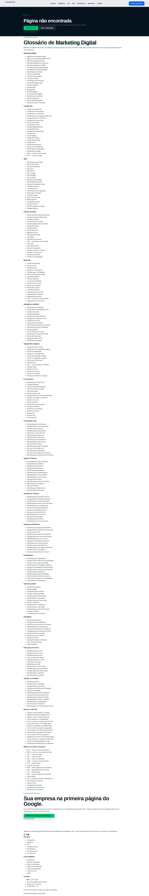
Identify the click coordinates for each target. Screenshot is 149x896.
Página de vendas (33, 226)
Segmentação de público (35, 294)
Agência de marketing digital (36, 56)
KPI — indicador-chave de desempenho (40, 778)
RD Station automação (34, 340)
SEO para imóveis (32, 638)
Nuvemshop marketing (34, 409)
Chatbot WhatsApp (33, 314)
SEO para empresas (33, 166)
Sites (73, 3)
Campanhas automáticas (35, 323)
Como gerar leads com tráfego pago (39, 724)
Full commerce (32, 417)
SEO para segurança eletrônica (37, 545)
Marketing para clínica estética (37, 475)
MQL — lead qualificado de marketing (39, 767)
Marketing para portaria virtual (37, 539)
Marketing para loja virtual (35, 382)
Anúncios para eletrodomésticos (37, 508)
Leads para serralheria (34, 444)
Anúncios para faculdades (35, 657)
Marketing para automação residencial (39, 547)
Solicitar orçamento (137, 3)
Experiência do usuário (34, 239)
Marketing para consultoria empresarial (40, 706)
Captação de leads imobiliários (37, 640)
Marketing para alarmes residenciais (39, 534)
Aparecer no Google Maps (35, 354)
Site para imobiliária (33, 255)
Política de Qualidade (34, 869)
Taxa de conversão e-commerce (37, 398)
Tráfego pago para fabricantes (37, 600)
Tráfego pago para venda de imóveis (39, 631)
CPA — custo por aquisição (35, 759)
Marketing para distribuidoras (37, 596)
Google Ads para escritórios (36, 686)
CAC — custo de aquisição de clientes (39, 774)
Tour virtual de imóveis (34, 642)
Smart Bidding (31, 136)
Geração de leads (32, 78)
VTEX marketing (32, 402)
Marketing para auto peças (36, 607)
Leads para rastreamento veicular (38, 552)
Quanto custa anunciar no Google (38, 712)
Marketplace (81, 3)
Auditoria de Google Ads (35, 147)
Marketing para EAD (33, 664)
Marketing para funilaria (35, 519)
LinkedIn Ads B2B (32, 611)
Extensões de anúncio (34, 144)
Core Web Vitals (32, 188)
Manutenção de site (33, 235)
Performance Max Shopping (36, 387)
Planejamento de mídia (34, 785)
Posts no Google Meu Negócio (37, 358)
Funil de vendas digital (34, 76)
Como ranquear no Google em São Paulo (40, 739)
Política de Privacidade (34, 866)
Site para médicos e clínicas (36, 250)
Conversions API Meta (34, 281)
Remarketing (31, 87)
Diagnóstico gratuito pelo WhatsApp (39, 815)
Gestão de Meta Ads (33, 263)
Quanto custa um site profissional (38, 717)
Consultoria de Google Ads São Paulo (39, 732)
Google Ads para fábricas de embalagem (40, 561)
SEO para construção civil (35, 448)
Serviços (53, 3)
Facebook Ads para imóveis (36, 633)
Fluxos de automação (34, 336)
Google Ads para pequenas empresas (39, 116)
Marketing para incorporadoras (37, 627)
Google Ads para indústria (35, 591)
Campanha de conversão (35, 292)
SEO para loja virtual (33, 393)
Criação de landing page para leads (38, 741)
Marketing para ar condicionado (37, 506)
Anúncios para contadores (35, 704)
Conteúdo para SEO (33, 202)
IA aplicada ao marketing (35, 307)
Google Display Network (35, 127)
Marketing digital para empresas (37, 63)
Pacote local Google (33, 373)
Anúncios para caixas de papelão (37, 563)
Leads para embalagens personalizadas (40, 567)
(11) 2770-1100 (33, 880)
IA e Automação (32, 851)
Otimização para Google (35, 162)
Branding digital (32, 92)
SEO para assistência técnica (36, 512)
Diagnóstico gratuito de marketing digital (40, 737)
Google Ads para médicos (35, 464)
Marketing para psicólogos (36, 470)
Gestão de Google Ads (34, 109)
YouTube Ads (31, 133)
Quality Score (31, 142)
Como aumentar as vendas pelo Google (40, 721)
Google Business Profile (35, 347)
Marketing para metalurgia (36, 605)
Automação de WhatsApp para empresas (40, 743)
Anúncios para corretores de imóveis (39, 624)
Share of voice (31, 783)
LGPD (29, 873)
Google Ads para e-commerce (36, 118)
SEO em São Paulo (33, 164)
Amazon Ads (31, 415)
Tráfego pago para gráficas (36, 572)
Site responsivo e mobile (35, 222)
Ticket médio (31, 776)
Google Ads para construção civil (37, 426)
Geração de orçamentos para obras (38, 453)
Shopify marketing (33, 406)
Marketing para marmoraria (36, 442)
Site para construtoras (34, 252)
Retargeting (31, 89)
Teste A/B (30, 244)
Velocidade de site (33, 246)
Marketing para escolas (34, 655)
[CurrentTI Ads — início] (74, 823)
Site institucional (32, 230)
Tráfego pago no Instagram (36, 272)
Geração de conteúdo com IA (36, 318)
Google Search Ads (33, 125)
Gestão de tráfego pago (35, 83)
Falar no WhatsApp (47, 28)
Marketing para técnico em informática (40, 503)
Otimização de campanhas (35, 149)
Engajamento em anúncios (35, 301)
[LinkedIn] (26, 835)
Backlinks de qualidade (34, 180)
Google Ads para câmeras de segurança (40, 530)
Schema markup (32, 195)
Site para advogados (33, 248)
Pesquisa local (31, 362)
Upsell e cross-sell (33, 400)
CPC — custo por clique (34, 155)
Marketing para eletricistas (36, 437)
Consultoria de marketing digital (37, 67)
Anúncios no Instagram (34, 270)
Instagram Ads (32, 268)
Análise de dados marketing (36, 103)
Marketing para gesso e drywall (37, 446)
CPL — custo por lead (34, 756)
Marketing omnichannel (35, 96)
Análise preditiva (32, 329)
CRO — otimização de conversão (37, 241)
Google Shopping (32, 129)
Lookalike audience (33, 277)
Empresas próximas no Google (37, 376)
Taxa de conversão (33, 765)
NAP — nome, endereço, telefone (38, 365)
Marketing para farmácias (35, 490)
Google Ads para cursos (35, 653)
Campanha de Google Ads (35, 111)
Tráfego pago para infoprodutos (37, 671)
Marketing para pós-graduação (37, 668)
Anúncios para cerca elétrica (36, 550)
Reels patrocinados (33, 288)
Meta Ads (30, 842)
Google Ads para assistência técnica (38, 499)
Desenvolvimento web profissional (38, 215)
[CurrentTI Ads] (14, 3)
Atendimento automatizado (36, 316)
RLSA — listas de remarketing (36, 153)
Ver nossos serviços (63, 815)
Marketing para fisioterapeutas (37, 473)
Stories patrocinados (34, 285)
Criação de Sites (32, 847)
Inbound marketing (33, 74)
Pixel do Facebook (33, 279)
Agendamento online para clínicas (38, 481)
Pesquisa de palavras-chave (36, 184)
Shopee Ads (31, 413)
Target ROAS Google (33, 140)
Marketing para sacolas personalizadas (40, 569)
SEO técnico (31, 171)
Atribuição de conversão (35, 781)
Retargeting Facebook (34, 296)
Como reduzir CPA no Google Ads (38, 735)
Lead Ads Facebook (33, 290)
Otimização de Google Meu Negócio (39, 349)
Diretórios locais (32, 369)
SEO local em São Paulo (34, 360)
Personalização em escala (35, 332)
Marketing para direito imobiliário (38, 699)
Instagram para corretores (36, 635)
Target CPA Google (33, 138)
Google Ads (61, 3)
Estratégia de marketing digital (37, 70)
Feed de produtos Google (35, 389)
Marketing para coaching (35, 673)
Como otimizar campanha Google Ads (39, 728)
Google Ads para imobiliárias (36, 622)
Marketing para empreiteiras (36, 431)
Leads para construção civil (36, 433)
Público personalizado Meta (36, 274)
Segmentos (91, 3)
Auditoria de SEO (32, 204)
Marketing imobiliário (34, 620)
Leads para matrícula (34, 662)
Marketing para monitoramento (37, 543)
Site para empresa (33, 219)
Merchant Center (32, 391)
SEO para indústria (33, 602)
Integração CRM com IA (34, 338)
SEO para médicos (33, 486)
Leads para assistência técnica (37, 510)
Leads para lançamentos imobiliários (39, 629)
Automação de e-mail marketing (37, 334)
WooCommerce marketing (35, 404)
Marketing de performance (36, 61)
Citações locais (32, 367)
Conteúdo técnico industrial (36, 613)
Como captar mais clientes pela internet (40, 730)
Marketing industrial (33, 587)
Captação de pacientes (34, 479)
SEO (68, 3)
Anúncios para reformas (35, 428)
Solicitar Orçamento (33, 862)
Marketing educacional (34, 651)
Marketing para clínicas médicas (37, 461)
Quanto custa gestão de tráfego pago (39, 726)
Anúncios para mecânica (35, 517)
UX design (30, 237)
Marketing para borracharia (36, 514)
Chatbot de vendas (33, 312)
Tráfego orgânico (32, 85)
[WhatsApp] (28, 835)
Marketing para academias (36, 484)
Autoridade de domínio (34, 182)
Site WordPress (32, 228)
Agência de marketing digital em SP (38, 59)
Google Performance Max (35, 131)
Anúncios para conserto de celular (38, 501)
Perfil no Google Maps (34, 351)
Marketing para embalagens (36, 558)
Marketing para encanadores (36, 439)
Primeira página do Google (36, 206)
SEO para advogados (34, 690)
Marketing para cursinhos (35, 675)
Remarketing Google (34, 151)
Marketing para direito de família (38, 697)
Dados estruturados (33, 197)
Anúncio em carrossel (34, 283)
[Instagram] (25, 835)
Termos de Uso (32, 871)
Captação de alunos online (35, 660)
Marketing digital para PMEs (36, 65)
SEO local (30, 169)
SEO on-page (31, 173)
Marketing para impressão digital (38, 574)
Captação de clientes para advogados (39, 688)
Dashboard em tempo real (35, 787)
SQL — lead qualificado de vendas (38, 770)
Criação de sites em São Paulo (37, 217)
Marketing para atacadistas (36, 598)
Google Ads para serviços (35, 120)
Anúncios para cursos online (36, 666)
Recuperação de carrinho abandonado (39, 395)
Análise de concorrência (35, 790)
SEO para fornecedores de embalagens (40, 578)
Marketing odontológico (35, 468)
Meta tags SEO (32, 199)
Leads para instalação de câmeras (38, 541)
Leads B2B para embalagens (36, 580)
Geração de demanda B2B (35, 594)
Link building (31, 177)
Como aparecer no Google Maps (37, 719)
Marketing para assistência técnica (38, 497)
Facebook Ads (31, 266)
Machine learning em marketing (37, 327)
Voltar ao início (31, 28)
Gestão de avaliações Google (36, 356)
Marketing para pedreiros (35, 435)
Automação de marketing (35, 81)
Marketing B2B (32, 589)
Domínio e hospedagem (35, 257)
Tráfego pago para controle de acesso (39, 536)
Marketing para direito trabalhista (38, 693)
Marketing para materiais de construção (40, 455)
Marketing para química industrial (38, 609)
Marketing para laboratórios (36, 488)
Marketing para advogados (36, 684)
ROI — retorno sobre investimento (38, 750)
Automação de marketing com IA (38, 310)
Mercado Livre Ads (33, 411)
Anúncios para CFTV (33, 532)
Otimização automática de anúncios (39, 325)
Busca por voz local (33, 371)
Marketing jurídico (33, 682)
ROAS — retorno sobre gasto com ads (39, 752)
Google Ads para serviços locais (37, 521)
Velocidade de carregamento (36, 191)
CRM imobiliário (32, 644)
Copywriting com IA (33, 321)
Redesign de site (32, 233)
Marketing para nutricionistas (37, 477)
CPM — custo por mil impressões (38, 299)
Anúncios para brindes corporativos (39, 576)
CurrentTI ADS (40, 893)
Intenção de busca (33, 186)
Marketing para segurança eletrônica (39, 527)
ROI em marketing (33, 98)
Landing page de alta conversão (37, 224)
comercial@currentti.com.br (38, 882)
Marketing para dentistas (35, 466)
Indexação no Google (34, 193)
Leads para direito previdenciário (38, 695)
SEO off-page (31, 175)
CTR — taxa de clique (34, 763)
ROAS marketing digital (34, 100)
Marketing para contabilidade (36, 701)
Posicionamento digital (34, 94)
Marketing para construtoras (36, 424)
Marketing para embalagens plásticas (39, 565)
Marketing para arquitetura (36, 450)
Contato (99, 3)
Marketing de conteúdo (35, 72)
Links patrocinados (33, 122)
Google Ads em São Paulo (35, 114)
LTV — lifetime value (33, 772)
